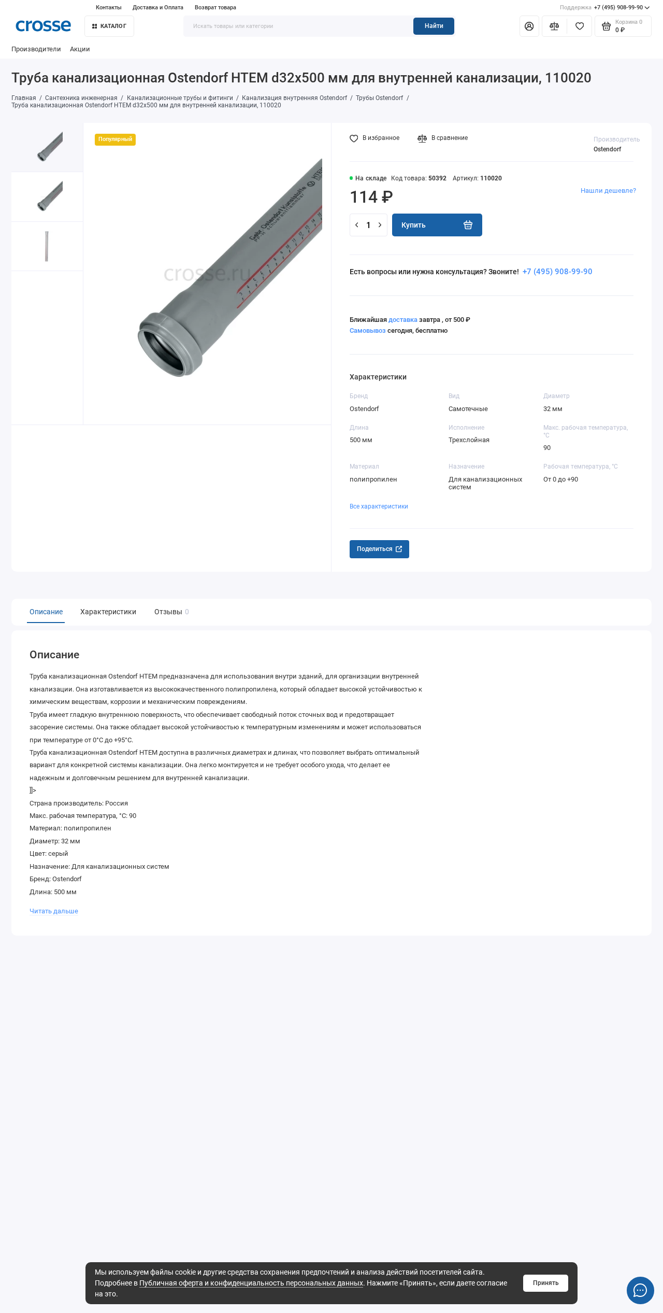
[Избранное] (579, 26)
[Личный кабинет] (529, 26)
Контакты (109, 7)
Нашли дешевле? (608, 190)
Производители (36, 49)
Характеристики (108, 612)
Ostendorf (607, 149)
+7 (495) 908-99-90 (601, 7)
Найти (434, 26)
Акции (80, 49)
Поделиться (375, 549)
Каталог (113, 26)
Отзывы (170, 612)
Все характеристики (379, 506)
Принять (546, 1283)
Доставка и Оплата (158, 7)
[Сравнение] (554, 26)
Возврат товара (215, 7)
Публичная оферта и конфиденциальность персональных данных (251, 1283)
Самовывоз (368, 330)
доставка (402, 319)
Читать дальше (54, 911)
